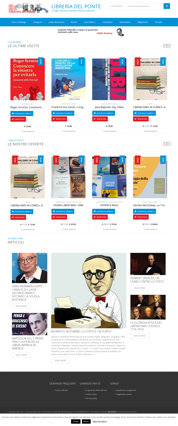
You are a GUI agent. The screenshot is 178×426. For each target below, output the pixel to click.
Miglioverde (142, 22)
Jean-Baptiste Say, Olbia (109, 107)
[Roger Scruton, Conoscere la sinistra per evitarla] (27, 79)
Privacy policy (91, 398)
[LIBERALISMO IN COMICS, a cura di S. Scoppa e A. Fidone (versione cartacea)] (150, 79)
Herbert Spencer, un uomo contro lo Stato (147, 280)
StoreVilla (112, 411)
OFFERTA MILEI (109, 205)
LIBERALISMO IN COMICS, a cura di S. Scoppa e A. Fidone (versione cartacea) (150, 107)
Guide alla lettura (56, 22)
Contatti (158, 22)
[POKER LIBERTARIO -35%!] (68, 177)
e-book (150, 104)
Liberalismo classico (68, 104)
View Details (19, 119)
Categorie (37, 22)
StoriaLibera (125, 22)
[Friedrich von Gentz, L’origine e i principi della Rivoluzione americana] (68, 79)
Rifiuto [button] (86, 421)
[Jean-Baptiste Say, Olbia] (109, 79)
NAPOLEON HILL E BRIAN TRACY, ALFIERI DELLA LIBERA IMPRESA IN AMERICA (27, 343)
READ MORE (21, 306)
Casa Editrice (89, 22)
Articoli (74, 22)
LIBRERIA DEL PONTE (76, 6)
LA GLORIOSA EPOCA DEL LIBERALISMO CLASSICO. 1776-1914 (146, 326)
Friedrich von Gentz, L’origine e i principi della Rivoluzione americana (68, 107)
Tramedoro (107, 22)
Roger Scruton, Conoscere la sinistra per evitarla (27, 107)
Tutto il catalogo (18, 22)
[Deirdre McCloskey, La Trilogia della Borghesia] (150, 177)
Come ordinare (61, 390)
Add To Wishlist (28, 131)
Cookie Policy (91, 394)
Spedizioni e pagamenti (126, 390)
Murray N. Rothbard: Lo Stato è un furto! (81, 331)
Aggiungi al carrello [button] (23, 113)
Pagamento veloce (124, 394)
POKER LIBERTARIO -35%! (68, 205)
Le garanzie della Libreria (96, 390)
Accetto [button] (76, 421)
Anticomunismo (28, 104)
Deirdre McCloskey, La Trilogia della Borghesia (150, 205)
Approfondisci (100, 421)
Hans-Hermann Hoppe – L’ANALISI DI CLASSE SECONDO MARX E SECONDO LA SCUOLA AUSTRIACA (28, 293)
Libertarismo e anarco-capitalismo (68, 202)
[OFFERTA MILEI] (109, 177)
